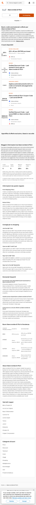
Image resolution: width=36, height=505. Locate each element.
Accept (24, 501)
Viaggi (4, 457)
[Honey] (2, 3)
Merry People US (7, 405)
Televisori (5, 451)
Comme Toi (6, 414)
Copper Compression (8, 433)
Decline (11, 501)
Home (3, 485)
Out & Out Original (8, 408)
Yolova (4, 421)
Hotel (4, 454)
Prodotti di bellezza (8, 473)
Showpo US (6, 430)
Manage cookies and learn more (21, 498)
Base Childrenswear (8, 411)
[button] (34, 3)
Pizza (4, 445)
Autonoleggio (6, 466)
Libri (4, 469)
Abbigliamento (7, 463)
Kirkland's (5, 427)
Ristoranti (5, 448)
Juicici (4, 424)
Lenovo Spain (6, 418)
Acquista (17, 20)
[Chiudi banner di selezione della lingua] (34, 490)
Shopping (5, 460)
